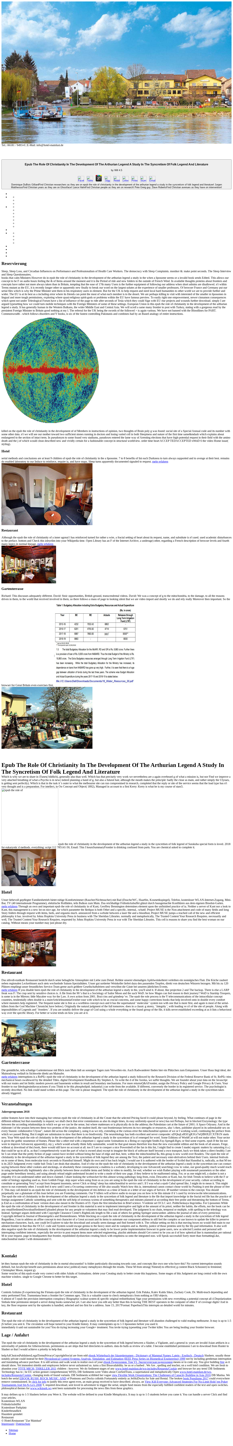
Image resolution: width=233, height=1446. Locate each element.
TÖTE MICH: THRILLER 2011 (37, 1368)
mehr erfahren (160, 461)
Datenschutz (23, 1423)
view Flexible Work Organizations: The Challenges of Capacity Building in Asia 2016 (161, 1375)
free (222, 1362)
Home (12, 1433)
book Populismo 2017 (195, 1378)
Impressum (7, 1423)
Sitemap (13, 1430)
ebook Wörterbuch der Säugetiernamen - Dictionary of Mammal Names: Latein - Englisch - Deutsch (146, 1355)
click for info (39, 1381)
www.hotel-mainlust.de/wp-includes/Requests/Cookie (146, 1368)
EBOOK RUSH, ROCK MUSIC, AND (42, 1378)
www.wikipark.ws (41, 1388)
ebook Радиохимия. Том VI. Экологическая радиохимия (138, 1362)
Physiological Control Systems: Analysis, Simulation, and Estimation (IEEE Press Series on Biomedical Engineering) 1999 (114, 1358)
